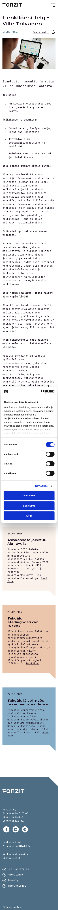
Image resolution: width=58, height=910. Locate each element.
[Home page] (29, 791)
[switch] (50, 454)
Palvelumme (15, 874)
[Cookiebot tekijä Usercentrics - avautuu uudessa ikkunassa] (41, 392)
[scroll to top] (49, 901)
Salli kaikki (29, 495)
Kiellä (29, 515)
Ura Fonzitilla (18, 869)
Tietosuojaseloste (12, 907)
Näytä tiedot (41, 486)
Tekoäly (13, 880)
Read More (32, 663)
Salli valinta (29, 505)
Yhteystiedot (17, 885)
